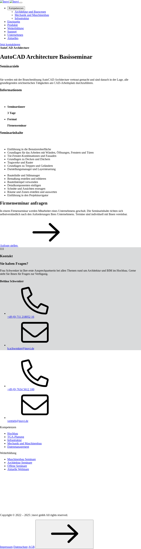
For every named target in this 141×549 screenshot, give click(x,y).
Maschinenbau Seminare (21, 459)
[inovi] (9, 1)
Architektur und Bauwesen (30, 11)
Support (12, 31)
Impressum (6, 546)
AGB (31, 546)
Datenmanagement (18, 446)
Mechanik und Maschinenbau (32, 15)
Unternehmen (15, 34)
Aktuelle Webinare (18, 469)
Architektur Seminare (19, 462)
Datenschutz (20, 546)
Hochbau (12, 433)
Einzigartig (13, 21)
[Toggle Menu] (20, 2)
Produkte (12, 25)
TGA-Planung (15, 436)
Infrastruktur (22, 18)
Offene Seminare (17, 465)
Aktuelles (12, 38)
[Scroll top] (64, 534)
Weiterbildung (15, 28)
